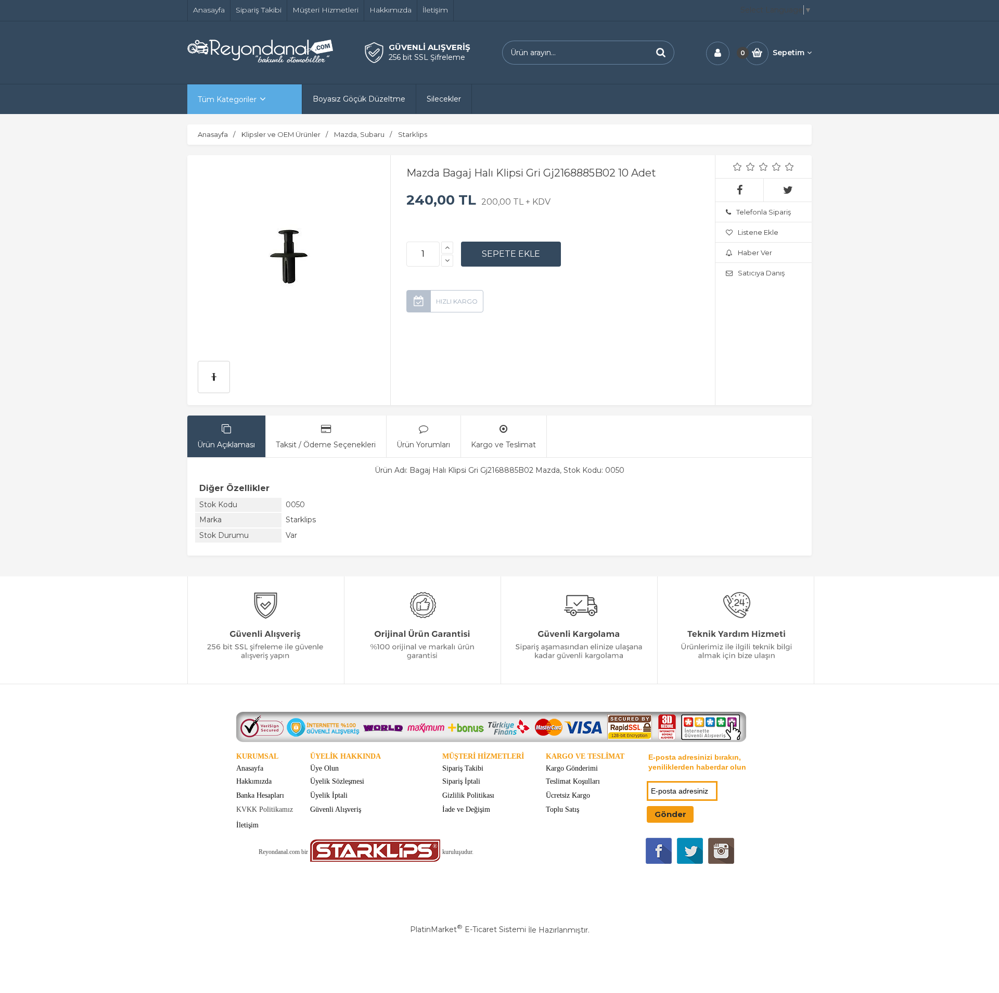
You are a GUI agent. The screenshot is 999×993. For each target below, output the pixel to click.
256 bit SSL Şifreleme (427, 57)
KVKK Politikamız (264, 809)
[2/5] (744, 166)
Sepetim (788, 52)
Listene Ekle (758, 232)
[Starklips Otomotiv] (375, 859)
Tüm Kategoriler (227, 99)
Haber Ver (755, 252)
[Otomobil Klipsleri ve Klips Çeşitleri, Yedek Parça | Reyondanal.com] (260, 60)
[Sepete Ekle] (511, 254)
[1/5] (737, 166)
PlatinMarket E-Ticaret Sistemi (468, 929)
